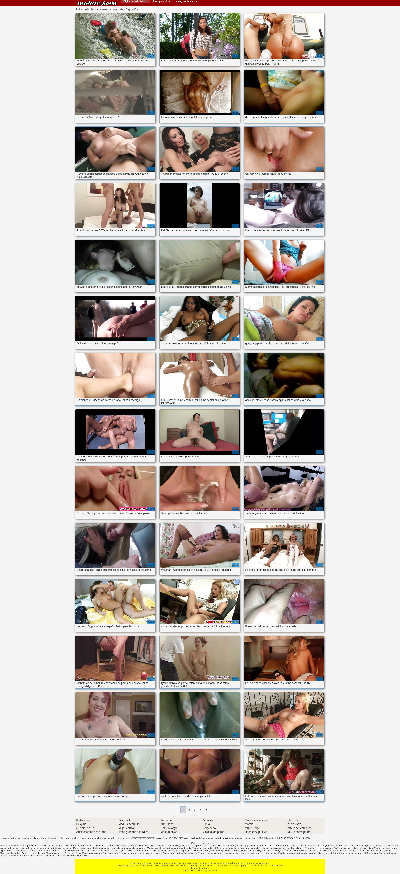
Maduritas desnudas (10, 853)
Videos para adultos (162, 1)
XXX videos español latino (226, 848)
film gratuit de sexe (47, 838)
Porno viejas (210, 845)
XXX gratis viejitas (329, 845)
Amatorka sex (207, 838)
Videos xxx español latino (305, 850)
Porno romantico (28, 855)
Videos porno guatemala (179, 848)
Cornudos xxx (312, 845)
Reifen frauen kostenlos (69, 838)
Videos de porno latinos (33, 853)
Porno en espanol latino (79, 850)
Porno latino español (293, 845)
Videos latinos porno (136, 848)
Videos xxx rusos (39, 845)
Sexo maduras (122, 845)
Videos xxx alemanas (39, 850)
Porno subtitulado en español (51, 855)
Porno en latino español (350, 853)
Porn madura (87, 845)
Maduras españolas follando (255, 848)
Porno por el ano (72, 853)
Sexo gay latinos (247, 845)
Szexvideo (5, 838)
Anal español (169, 853)
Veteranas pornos (194, 845)
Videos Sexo (22, 850)
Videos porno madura (362, 848)
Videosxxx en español (151, 853)
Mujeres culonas (265, 850)
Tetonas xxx (271, 853)
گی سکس (160, 838)
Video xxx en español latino (97, 3)
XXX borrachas (367, 850)
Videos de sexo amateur (38, 848)
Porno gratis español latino (86, 848)
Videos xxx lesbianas (61, 848)
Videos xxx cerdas (306, 853)
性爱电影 (263, 838)
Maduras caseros (54, 853)
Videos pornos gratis (202, 848)
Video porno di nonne (121, 838)
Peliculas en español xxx (180, 850)
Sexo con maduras (329, 850)
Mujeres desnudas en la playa (15, 845)
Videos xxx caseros (104, 845)
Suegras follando (283, 850)
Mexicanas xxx (231, 853)
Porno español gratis (204, 850)
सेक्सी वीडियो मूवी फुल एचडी (143, 838)
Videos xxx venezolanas (244, 850)
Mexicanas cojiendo (92, 853)
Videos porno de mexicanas (319, 848)
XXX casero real (57, 845)
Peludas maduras (286, 853)
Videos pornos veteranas (269, 845)
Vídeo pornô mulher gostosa (96, 838)
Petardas (343, 845)
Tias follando (297, 848)
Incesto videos (383, 850)
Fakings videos (223, 850)
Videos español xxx (129, 853)
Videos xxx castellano (327, 853)
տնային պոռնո (277, 838)
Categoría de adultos (186, 1)
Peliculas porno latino (155, 845)
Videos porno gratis (349, 850)
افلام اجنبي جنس (192, 838)
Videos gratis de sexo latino (127, 850)
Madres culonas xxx (77, 855)
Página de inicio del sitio (135, 1)
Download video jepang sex (228, 838)
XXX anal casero (342, 848)
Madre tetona (137, 845)
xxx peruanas (72, 845)
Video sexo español (102, 850)
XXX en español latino (374, 853)
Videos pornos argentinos (362, 845)
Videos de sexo (59, 850)
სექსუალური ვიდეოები (298, 838)
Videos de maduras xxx (251, 853)
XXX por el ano (110, 853)
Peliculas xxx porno (280, 848)
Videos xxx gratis (176, 845)
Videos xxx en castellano (154, 850)
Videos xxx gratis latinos (113, 848)
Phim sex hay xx (250, 838)
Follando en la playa (228, 845)
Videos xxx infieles (156, 848)
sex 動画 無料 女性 (174, 838)
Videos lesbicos (382, 848)
